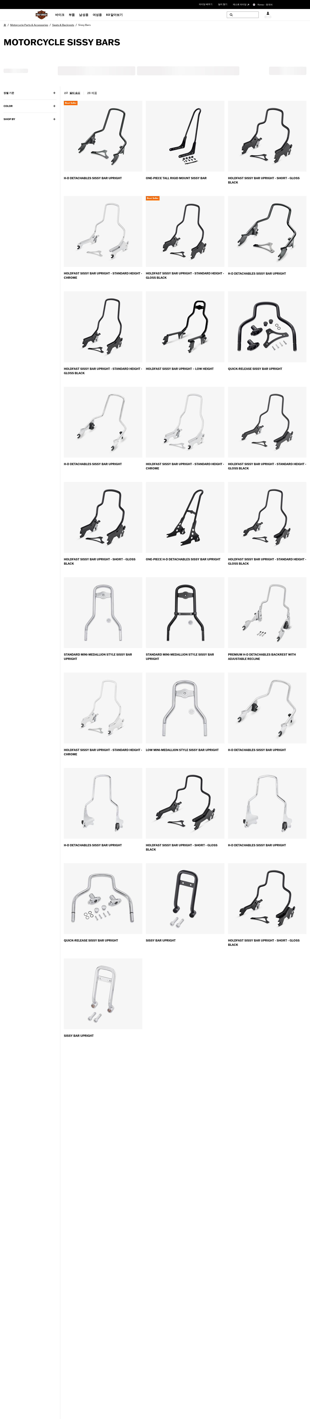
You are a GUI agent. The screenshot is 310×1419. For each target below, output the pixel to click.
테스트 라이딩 (239, 4)
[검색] (243, 15)
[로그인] (268, 14)
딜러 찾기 (222, 4)
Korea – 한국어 (265, 4)
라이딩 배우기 (205, 4)
